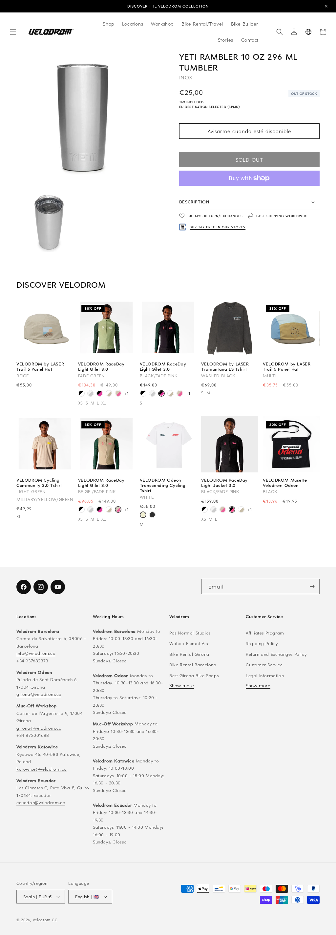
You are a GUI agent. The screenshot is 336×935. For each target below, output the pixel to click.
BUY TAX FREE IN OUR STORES (217, 227)
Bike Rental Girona (189, 654)
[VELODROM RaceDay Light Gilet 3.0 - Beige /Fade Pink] (118, 394)
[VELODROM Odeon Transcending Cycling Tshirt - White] (143, 515)
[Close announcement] (326, 6)
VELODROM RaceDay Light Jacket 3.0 (224, 482)
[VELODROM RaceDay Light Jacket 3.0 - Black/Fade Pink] (232, 510)
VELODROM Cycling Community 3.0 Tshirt (39, 482)
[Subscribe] (312, 586)
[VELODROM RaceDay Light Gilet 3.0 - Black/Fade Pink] (99, 394)
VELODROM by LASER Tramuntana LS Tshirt (225, 366)
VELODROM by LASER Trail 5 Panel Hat (40, 366)
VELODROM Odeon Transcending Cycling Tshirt (163, 485)
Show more (181, 685)
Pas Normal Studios (190, 632)
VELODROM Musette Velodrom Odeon (285, 482)
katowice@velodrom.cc (41, 769)
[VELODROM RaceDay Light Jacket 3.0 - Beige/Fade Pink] (223, 510)
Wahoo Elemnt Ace (189, 643)
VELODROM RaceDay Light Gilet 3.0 (101, 366)
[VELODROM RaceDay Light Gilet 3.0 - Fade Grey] (90, 394)
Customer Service (264, 664)
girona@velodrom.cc (38, 694)
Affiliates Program (265, 632)
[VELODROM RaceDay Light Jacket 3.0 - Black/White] (204, 510)
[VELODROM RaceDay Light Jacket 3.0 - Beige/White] (241, 510)
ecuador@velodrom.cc (40, 802)
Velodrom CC (45, 919)
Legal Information (265, 675)
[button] (13, 32)
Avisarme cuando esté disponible (249, 131)
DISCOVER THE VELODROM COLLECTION (168, 6)
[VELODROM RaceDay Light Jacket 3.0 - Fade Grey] (213, 510)
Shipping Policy (262, 643)
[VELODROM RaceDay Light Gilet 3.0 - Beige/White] (109, 394)
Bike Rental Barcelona (193, 664)
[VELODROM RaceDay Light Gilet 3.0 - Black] (81, 394)
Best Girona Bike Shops (194, 675)
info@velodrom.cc (35, 653)
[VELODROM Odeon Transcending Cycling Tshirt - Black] (152, 515)
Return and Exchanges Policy (276, 654)
